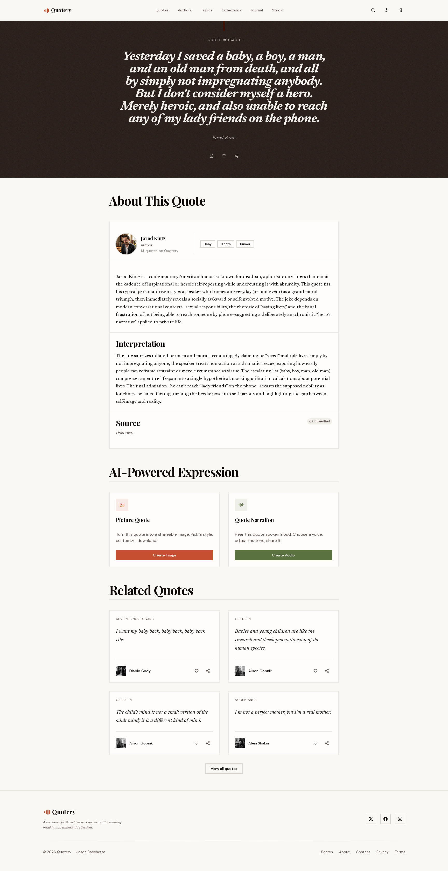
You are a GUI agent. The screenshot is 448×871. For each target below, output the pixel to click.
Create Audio (283, 555)
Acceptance (246, 700)
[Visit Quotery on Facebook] (385, 819)
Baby (208, 244)
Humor (245, 244)
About (344, 851)
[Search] (373, 10)
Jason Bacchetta (90, 851)
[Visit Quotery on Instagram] (400, 819)
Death (226, 244)
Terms (400, 851)
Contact (363, 851)
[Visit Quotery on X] (371, 819)
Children (243, 619)
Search (327, 851)
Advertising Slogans (134, 619)
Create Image (164, 555)
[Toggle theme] (386, 10)
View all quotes (224, 768)
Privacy (382, 851)
